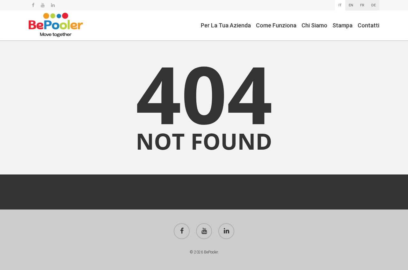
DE (373, 5)
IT (340, 5)
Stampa (342, 25)
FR (362, 5)
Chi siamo (314, 25)
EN (351, 5)
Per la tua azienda (226, 25)
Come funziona (276, 25)
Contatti (368, 25)
